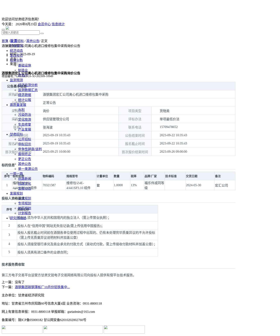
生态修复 (24, 124)
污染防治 (24, 114)
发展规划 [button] (16, 193)
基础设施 (24, 65)
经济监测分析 (28, 85)
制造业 (23, 70)
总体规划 (24, 198)
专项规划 (24, 203)
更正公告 (24, 159)
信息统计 (58, 24)
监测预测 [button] (16, 80)
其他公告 (24, 164)
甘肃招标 (17, 41)
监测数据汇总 (28, 90)
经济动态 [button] (16, 50)
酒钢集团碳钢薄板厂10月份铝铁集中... (42, 287)
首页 (5, 41)
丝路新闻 (24, 178)
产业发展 (24, 129)
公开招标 (24, 139)
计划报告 (24, 213)
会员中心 (44, 24)
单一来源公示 (28, 169)
